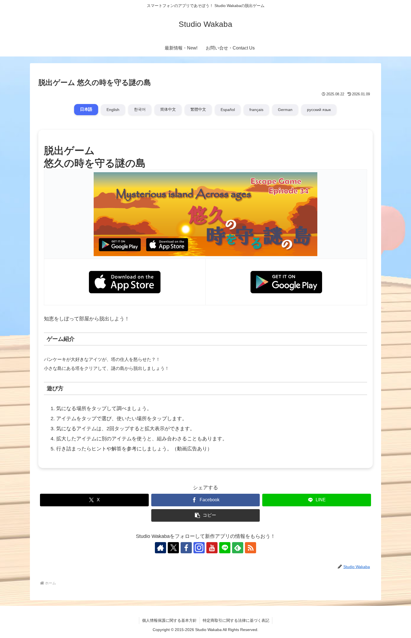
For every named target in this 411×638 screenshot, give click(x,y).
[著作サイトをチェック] (160, 547)
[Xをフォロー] (173, 547)
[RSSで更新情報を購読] (250, 547)
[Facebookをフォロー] (186, 547)
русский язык (319, 109)
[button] (205, 515)
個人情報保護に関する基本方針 (169, 620)
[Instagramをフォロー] (199, 547)
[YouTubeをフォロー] (212, 547)
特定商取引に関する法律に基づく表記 (236, 620)
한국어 (140, 109)
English (113, 109)
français (256, 109)
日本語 (86, 109)
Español (228, 109)
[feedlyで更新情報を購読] (237, 547)
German (285, 109)
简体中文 (168, 109)
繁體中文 (198, 109)
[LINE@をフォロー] (224, 547)
